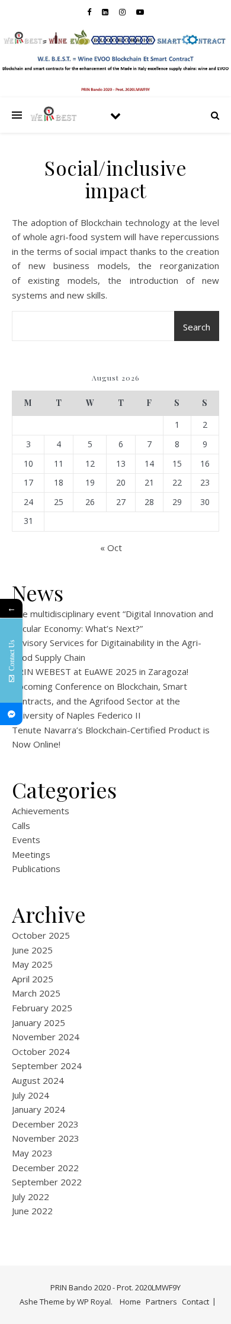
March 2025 (36, 993)
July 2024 (30, 1095)
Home (130, 1301)
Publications (36, 868)
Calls (21, 825)
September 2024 (47, 1065)
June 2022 (32, 1211)
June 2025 (32, 950)
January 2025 (38, 1022)
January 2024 (38, 1109)
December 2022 (45, 1168)
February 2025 (42, 1008)
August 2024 (38, 1080)
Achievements (40, 811)
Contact (195, 1301)
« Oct (111, 547)
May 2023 (32, 1153)
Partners (161, 1301)
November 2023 (45, 1138)
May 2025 (32, 964)
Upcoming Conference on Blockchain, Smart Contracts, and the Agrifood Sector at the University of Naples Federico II (99, 700)
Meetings (31, 854)
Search (196, 327)
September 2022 (47, 1182)
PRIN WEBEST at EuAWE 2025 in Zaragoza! (100, 671)
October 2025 (41, 935)
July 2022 (30, 1196)
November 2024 (45, 1037)
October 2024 (41, 1051)
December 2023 (45, 1124)
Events (26, 839)
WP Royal (94, 1301)
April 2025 (32, 979)
